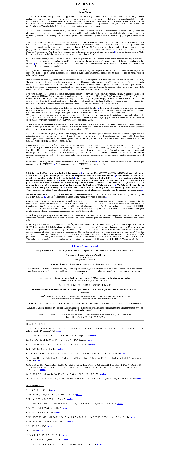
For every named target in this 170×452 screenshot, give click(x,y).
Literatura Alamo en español (85, 246)
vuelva (58, 331)
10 (140, 187)
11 (142, 190)
